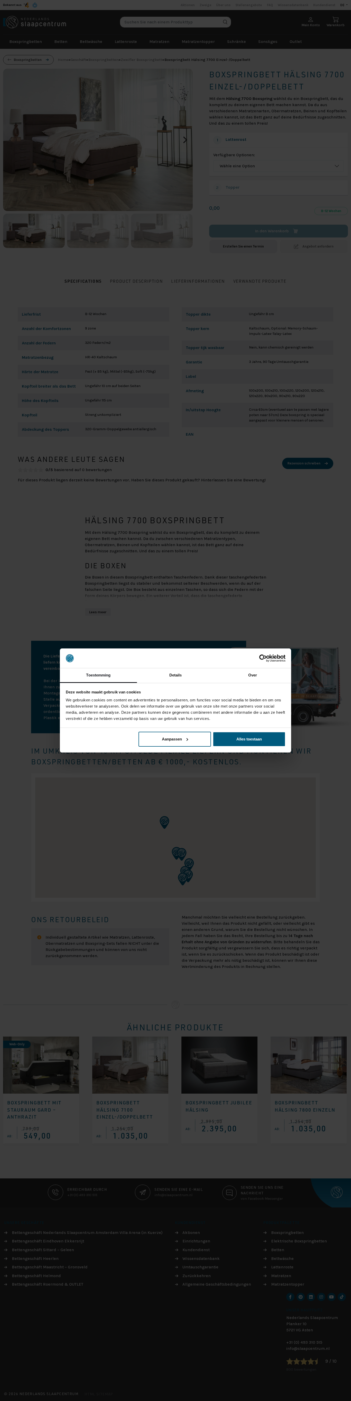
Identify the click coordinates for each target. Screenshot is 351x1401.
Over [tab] (252, 675)
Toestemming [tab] (98, 675)
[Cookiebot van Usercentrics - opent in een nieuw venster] (263, 658)
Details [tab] (175, 675)
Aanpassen (172, 739)
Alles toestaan (249, 739)
